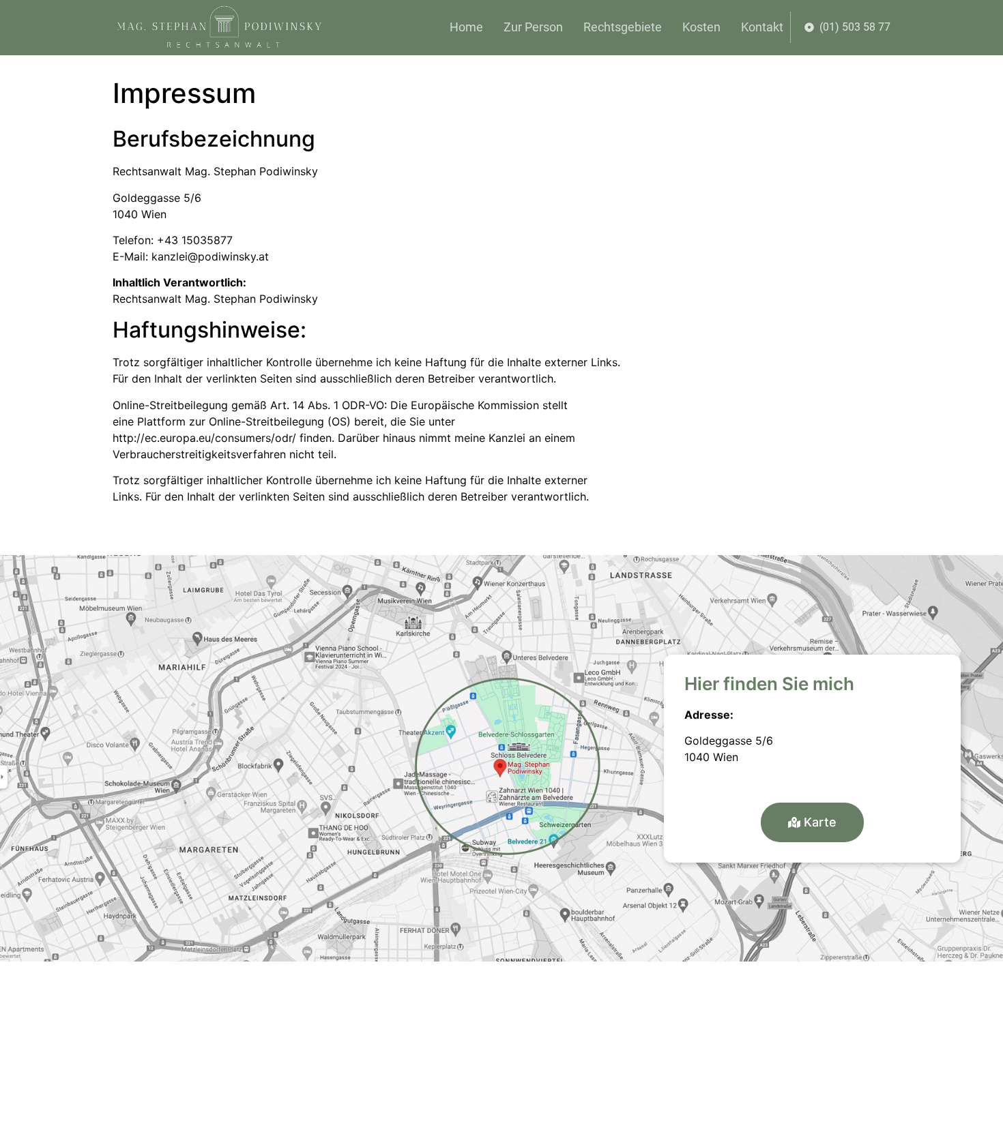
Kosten (701, 27)
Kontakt (762, 27)
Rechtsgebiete (622, 27)
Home (466, 27)
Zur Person (533, 27)
